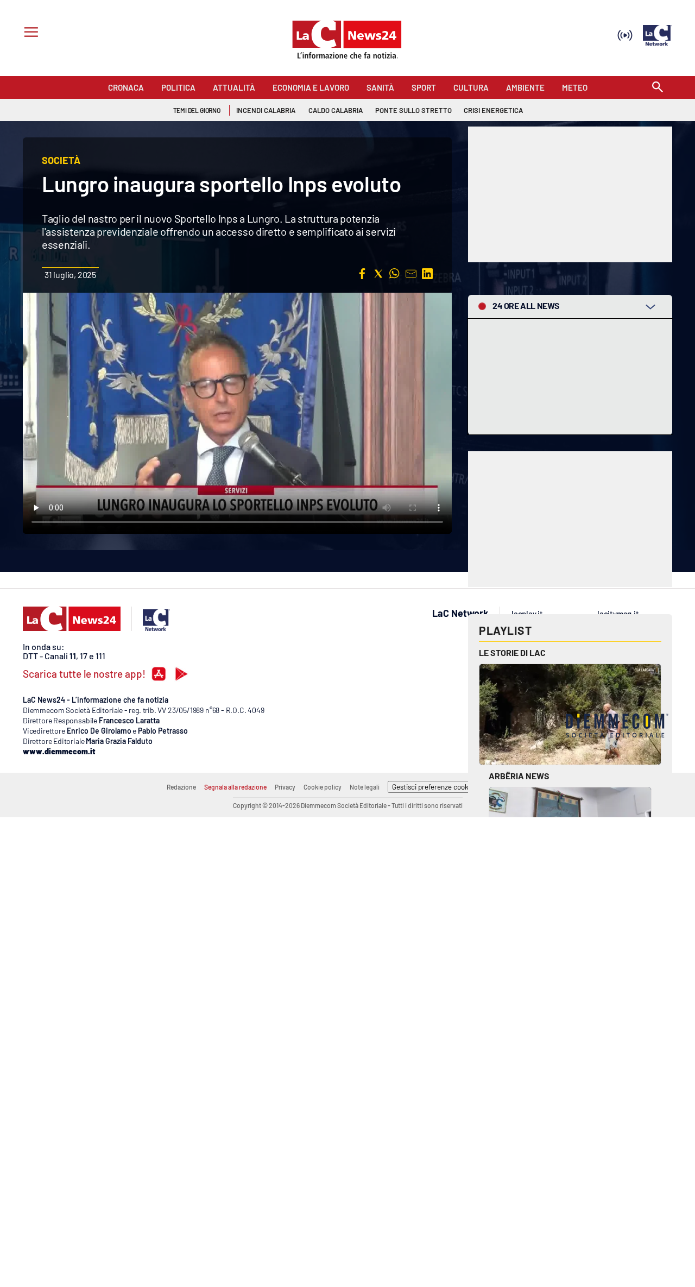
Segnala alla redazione (235, 787)
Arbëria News (519, 776)
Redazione (181, 787)
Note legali (365, 787)
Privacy (285, 787)
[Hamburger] (29, 33)
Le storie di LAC (512, 652)
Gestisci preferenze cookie (433, 787)
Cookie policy (323, 787)
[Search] (657, 87)
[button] (362, 273)
